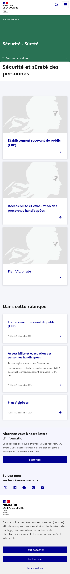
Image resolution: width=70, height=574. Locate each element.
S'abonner (35, 460)
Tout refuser (35, 559)
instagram (33, 487)
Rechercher (56, 4)
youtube (42, 487)
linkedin (15, 487)
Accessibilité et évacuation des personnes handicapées (32, 208)
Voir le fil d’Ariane (11, 19)
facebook (24, 487)
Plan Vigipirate (19, 271)
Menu (65, 4)
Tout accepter (35, 550)
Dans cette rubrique (17, 58)
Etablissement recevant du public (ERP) (34, 142)
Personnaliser (35, 568)
